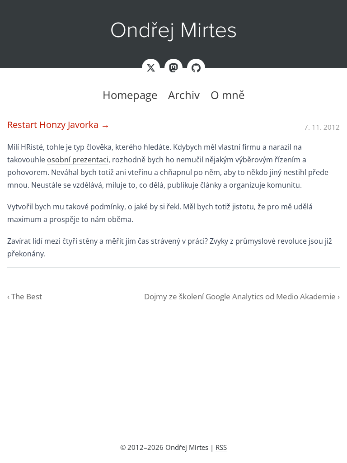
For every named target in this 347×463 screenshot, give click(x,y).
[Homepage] (173, 31)
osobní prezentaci (77, 160)
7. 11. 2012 (322, 127)
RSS (221, 447)
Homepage (130, 94)
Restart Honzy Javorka (58, 124)
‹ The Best (24, 296)
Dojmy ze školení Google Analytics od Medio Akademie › (242, 296)
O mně (227, 94)
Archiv (184, 94)
